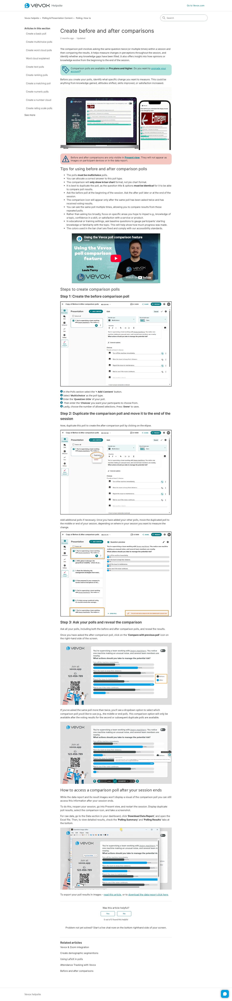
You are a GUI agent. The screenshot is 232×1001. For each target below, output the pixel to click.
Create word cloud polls (39, 50)
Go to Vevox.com (195, 5)
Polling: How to (83, 18)
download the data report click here (148, 894)
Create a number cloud (38, 99)
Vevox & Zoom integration (74, 947)
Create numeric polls (37, 91)
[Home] (43, 6)
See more (29, 114)
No (124, 913)
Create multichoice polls (39, 41)
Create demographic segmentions (79, 953)
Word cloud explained (38, 58)
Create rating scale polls (39, 108)
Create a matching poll (38, 83)
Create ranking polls (37, 74)
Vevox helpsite (31, 18)
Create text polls (35, 66)
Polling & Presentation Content (57, 18)
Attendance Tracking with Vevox (78, 964)
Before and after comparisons (76, 970)
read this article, (113, 894)
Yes (107, 913)
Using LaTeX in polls (71, 959)
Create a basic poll (36, 33)
